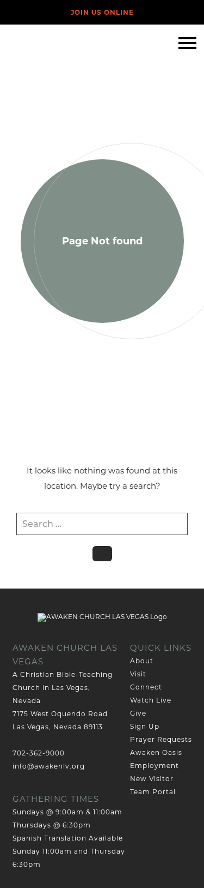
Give (138, 713)
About (141, 661)
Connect (146, 687)
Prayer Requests (161, 739)
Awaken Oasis (156, 752)
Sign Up (144, 726)
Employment (154, 765)
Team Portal (153, 792)
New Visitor (152, 779)
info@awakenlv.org (49, 766)
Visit (138, 674)
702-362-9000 (39, 753)
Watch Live (150, 700)
